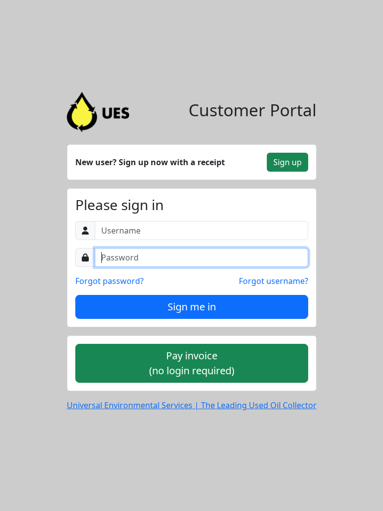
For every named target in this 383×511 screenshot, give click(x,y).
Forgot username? (273, 280)
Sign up (287, 162)
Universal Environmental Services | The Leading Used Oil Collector (192, 405)
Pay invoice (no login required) (191, 363)
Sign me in (192, 306)
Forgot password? (109, 280)
